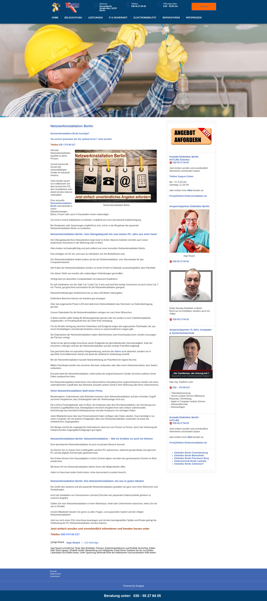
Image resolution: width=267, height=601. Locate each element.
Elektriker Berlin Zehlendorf (188, 464)
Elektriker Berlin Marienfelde (189, 455)
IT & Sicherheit (118, 17)
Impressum (55, 576)
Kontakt (204, 6)
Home (55, 17)
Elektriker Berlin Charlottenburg (191, 453)
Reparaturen (171, 17)
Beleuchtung (73, 17)
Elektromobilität (145, 17)
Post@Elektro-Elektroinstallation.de (188, 196)
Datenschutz (55, 574)
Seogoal (140, 586)
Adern (117, 351)
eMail (189, 190)
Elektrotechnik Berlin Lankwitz (190, 461)
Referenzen (194, 17)
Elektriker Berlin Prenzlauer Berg (191, 458)
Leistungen (95, 17)
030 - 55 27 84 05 (147, 596)
